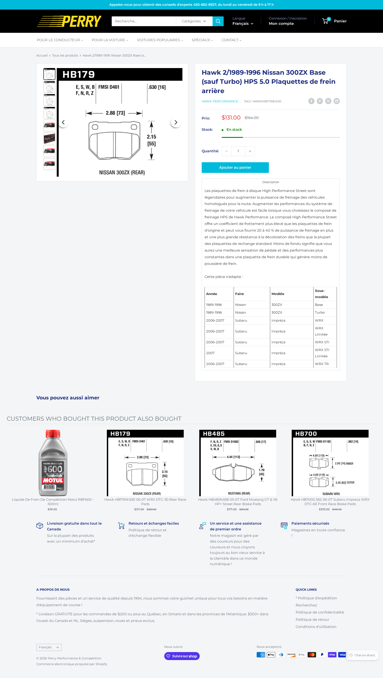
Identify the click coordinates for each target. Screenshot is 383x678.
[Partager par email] (337, 101)
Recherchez (306, 605)
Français (45, 647)
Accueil (42, 55)
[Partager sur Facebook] (311, 101)
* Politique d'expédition (316, 598)
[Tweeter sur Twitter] (328, 101)
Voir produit (50, 467)
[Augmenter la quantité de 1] (250, 151)
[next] (371, 471)
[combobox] (144, 21)
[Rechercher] (218, 21)
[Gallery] (112, 122)
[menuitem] (60, 40)
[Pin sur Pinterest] (320, 101)
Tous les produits (65, 55)
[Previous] (63, 122)
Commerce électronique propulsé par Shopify (71, 664)
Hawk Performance (220, 101)
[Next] (176, 122)
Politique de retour (312, 619)
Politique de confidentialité (320, 612)
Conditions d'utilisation (316, 627)
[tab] (271, 181)
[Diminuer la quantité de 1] (226, 151)
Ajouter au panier (235, 167)
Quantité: (210, 151)
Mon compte (281, 23)
